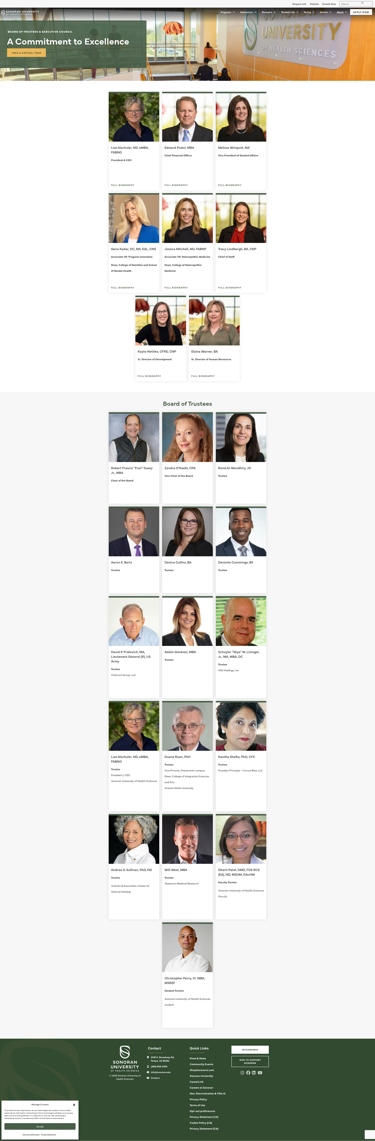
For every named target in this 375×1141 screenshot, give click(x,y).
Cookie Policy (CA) (201, 1122)
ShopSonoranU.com (202, 1070)
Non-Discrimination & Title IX (207, 1093)
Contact (155, 1077)
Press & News (198, 1058)
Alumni (324, 12)
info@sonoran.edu (161, 1072)
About (340, 12)
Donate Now (329, 3)
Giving (307, 12)
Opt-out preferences (31, 1134)
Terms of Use (197, 1105)
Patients (314, 3)
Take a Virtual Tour (26, 52)
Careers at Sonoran (201, 1087)
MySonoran (250, 1049)
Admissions (246, 12)
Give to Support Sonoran (250, 1061)
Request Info (299, 3)
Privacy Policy (198, 1099)
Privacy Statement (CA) (204, 1128)
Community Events (201, 1064)
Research (267, 12)
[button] (74, 1104)
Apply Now (361, 12)
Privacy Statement (48, 1134)
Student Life (288, 12)
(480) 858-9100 (159, 1066)
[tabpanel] (187, 44)
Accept (40, 1126)
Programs (226, 12)
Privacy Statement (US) (204, 1117)
